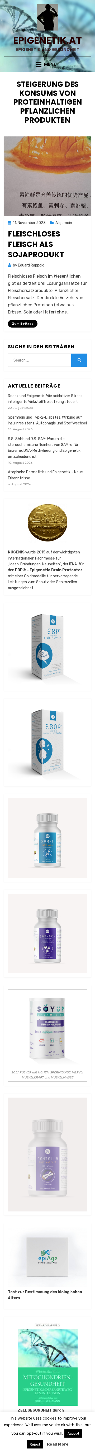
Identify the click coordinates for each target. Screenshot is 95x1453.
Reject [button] (35, 1444)
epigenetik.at (47, 40)
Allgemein (63, 223)
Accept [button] (73, 1433)
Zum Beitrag (23, 323)
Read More (58, 1444)
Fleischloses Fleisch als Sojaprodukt (36, 244)
